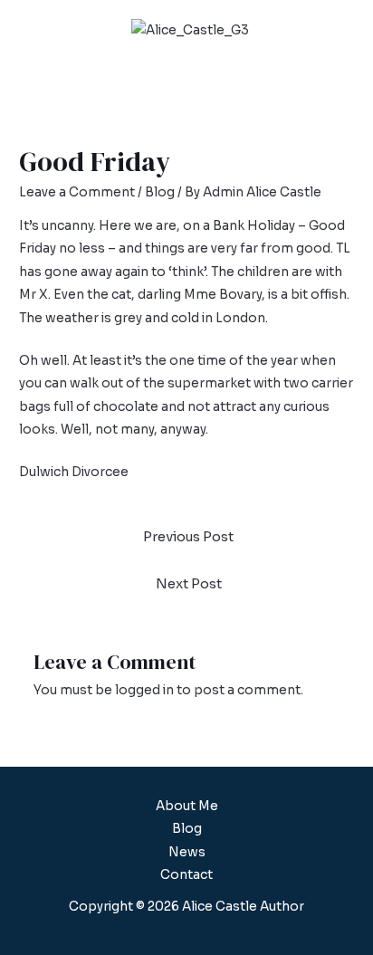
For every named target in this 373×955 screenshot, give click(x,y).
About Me (187, 806)
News (187, 852)
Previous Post (188, 537)
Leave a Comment (77, 192)
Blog (160, 192)
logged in (144, 690)
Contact (186, 875)
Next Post (189, 584)
